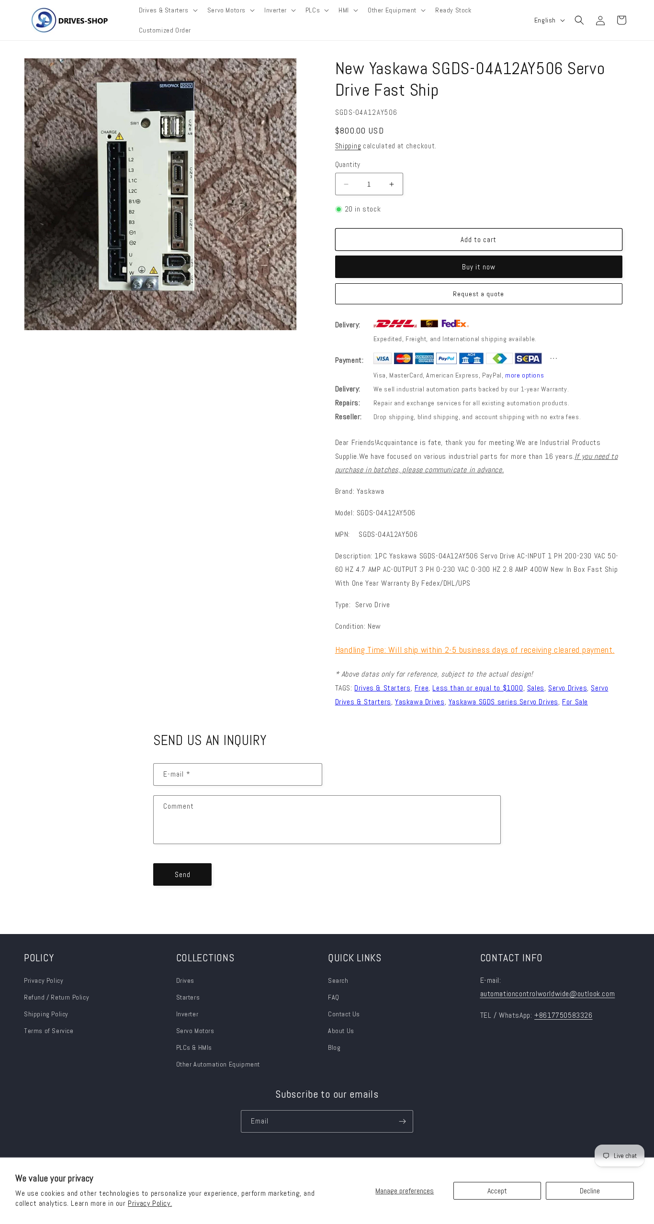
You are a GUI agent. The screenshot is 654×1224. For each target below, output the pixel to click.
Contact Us (344, 1014)
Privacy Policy (43, 980)
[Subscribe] (402, 1121)
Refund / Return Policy (56, 997)
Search (338, 980)
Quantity (348, 164)
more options (524, 375)
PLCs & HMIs (195, 1047)
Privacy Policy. (150, 1203)
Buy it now (479, 266)
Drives (185, 980)
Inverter (187, 1014)
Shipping (348, 145)
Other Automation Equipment (218, 1064)
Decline (590, 1191)
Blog (334, 1047)
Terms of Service (49, 1030)
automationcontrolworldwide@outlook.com (547, 994)
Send (183, 874)
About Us (341, 1030)
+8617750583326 (563, 1015)
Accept (497, 1191)
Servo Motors (195, 1030)
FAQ (333, 997)
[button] (167, 10)
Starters (188, 997)
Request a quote (478, 293)
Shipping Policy (46, 1014)
